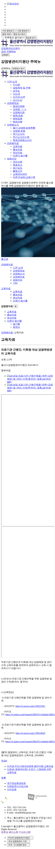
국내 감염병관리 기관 (17, 841)
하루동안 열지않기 (14, 37)
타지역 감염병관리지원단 (19, 838)
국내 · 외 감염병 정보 (17, 845)
